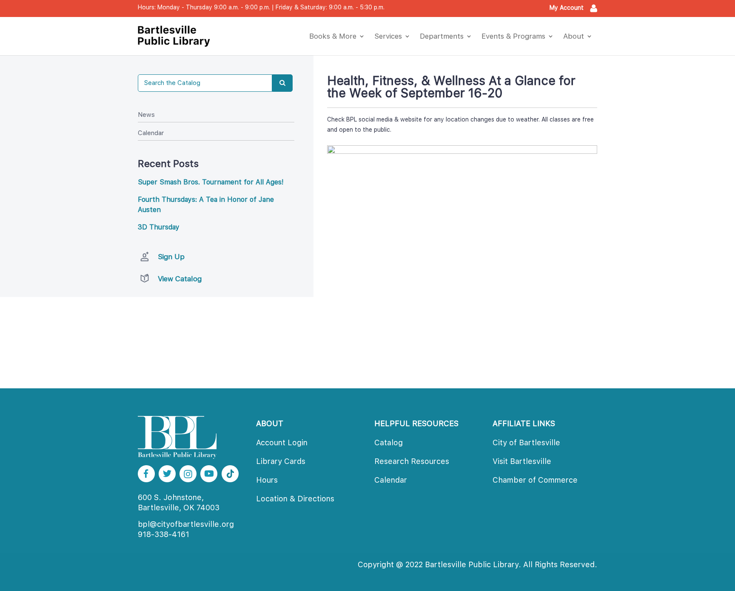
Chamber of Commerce (535, 479)
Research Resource (411, 461)
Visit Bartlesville (522, 461)
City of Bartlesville (526, 442)
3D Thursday (158, 227)
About (573, 36)
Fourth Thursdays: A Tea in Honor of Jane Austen (206, 204)
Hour (267, 479)
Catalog (388, 442)
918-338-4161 (163, 534)
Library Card (280, 461)
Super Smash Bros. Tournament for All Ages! (211, 182)
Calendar (151, 133)
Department (442, 36)
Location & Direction (295, 498)
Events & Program (513, 36)
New (146, 115)
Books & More (332, 36)
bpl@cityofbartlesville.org (186, 524)
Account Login (282, 442)
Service (388, 36)
